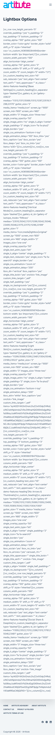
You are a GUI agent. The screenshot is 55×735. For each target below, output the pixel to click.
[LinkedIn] (51, 722)
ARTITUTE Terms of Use (13, 713)
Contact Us (8, 709)
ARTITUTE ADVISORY (19, 706)
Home (5, 706)
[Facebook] (43, 722)
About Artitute (39, 706)
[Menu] (50, 5)
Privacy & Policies (25, 709)
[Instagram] (47, 722)
